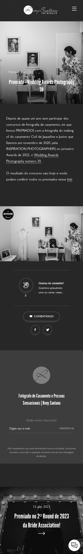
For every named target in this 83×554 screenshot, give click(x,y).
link (69, 179)
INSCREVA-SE (66, 428)
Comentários (44, 316)
